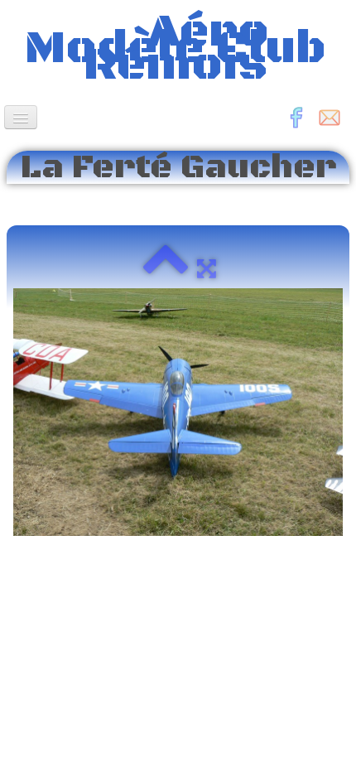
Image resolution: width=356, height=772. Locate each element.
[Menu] (20, 117)
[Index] (165, 268)
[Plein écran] (206, 268)
